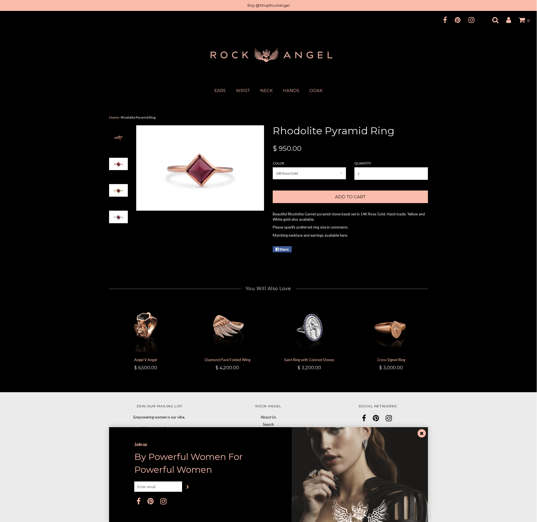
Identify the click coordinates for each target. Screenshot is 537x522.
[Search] (491, 20)
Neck (266, 90)
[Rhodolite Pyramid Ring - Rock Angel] (118, 137)
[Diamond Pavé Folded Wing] (227, 327)
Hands (291, 90)
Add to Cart (350, 196)
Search (268, 424)
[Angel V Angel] (146, 327)
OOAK (316, 90)
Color (278, 163)
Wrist (243, 90)
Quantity (362, 163)
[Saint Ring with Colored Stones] (309, 327)
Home (114, 117)
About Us (268, 417)
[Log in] (505, 20)
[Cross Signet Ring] (391, 327)
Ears (220, 90)
